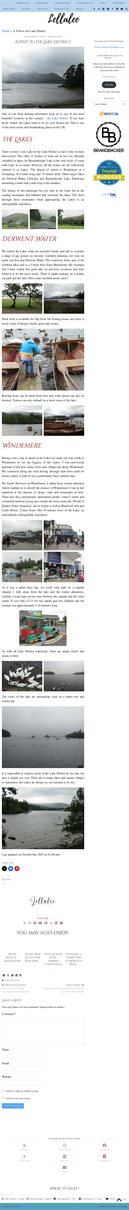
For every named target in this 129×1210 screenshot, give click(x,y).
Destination (13, 980)
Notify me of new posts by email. (18, 1098)
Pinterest (91, 1199)
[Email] (122, 9)
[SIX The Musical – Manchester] (12, 945)
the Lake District (57, 118)
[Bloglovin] (113, 9)
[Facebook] (108, 9)
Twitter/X (14, 1199)
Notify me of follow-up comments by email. (22, 1091)
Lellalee (15, 1206)
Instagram (40, 1199)
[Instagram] (99, 9)
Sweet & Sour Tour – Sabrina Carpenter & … (53, 961)
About (80, 9)
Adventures (62, 3)
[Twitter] (94, 9)
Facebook (66, 1199)
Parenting (42, 3)
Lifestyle (42, 9)
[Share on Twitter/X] (8, 975)
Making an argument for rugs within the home (64, 988)
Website (6, 1077)
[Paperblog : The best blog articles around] (109, 196)
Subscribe (109, 84)
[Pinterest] (103, 9)
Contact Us (62, 9)
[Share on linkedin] (17, 975)
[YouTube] (40, 923)
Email (5, 1063)
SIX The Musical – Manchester (12, 958)
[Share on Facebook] (4, 975)
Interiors (119, 3)
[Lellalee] (64, 12)
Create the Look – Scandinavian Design (16, 988)
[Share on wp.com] (21, 975)
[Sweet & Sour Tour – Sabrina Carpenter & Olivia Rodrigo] (53, 945)
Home (6, 3)
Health (26, 9)
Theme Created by (112, 1206)
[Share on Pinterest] (12, 975)
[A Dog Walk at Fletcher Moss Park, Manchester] (32, 945)
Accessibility (85, 3)
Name (5, 1049)
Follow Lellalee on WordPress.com (109, 47)
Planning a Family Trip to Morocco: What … (74, 959)
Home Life (22, 3)
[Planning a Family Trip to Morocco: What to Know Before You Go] (74, 945)
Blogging (9, 9)
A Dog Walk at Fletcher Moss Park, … (33, 958)
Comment (9, 1014)
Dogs (103, 3)
